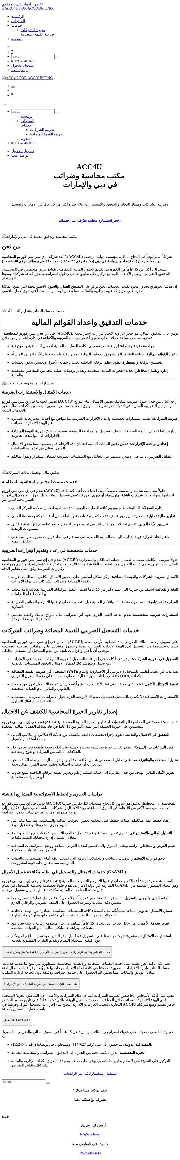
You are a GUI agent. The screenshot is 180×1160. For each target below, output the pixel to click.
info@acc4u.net (90, 1134)
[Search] (48, 1083)
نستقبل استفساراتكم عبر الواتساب (90, 1073)
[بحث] (57, 57)
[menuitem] (17, 16)
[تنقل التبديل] (13, 87)
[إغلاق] (4, 104)
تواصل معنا (19, 70)
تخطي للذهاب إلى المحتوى (22, 4)
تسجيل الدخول (22, 65)
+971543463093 (90, 1153)
